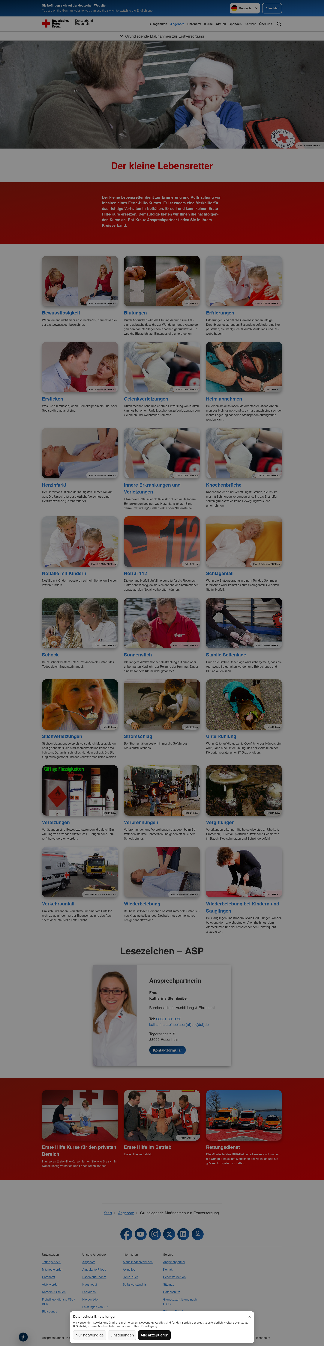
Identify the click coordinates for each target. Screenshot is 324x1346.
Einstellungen (122, 1335)
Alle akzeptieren (154, 1335)
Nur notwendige (90, 1335)
